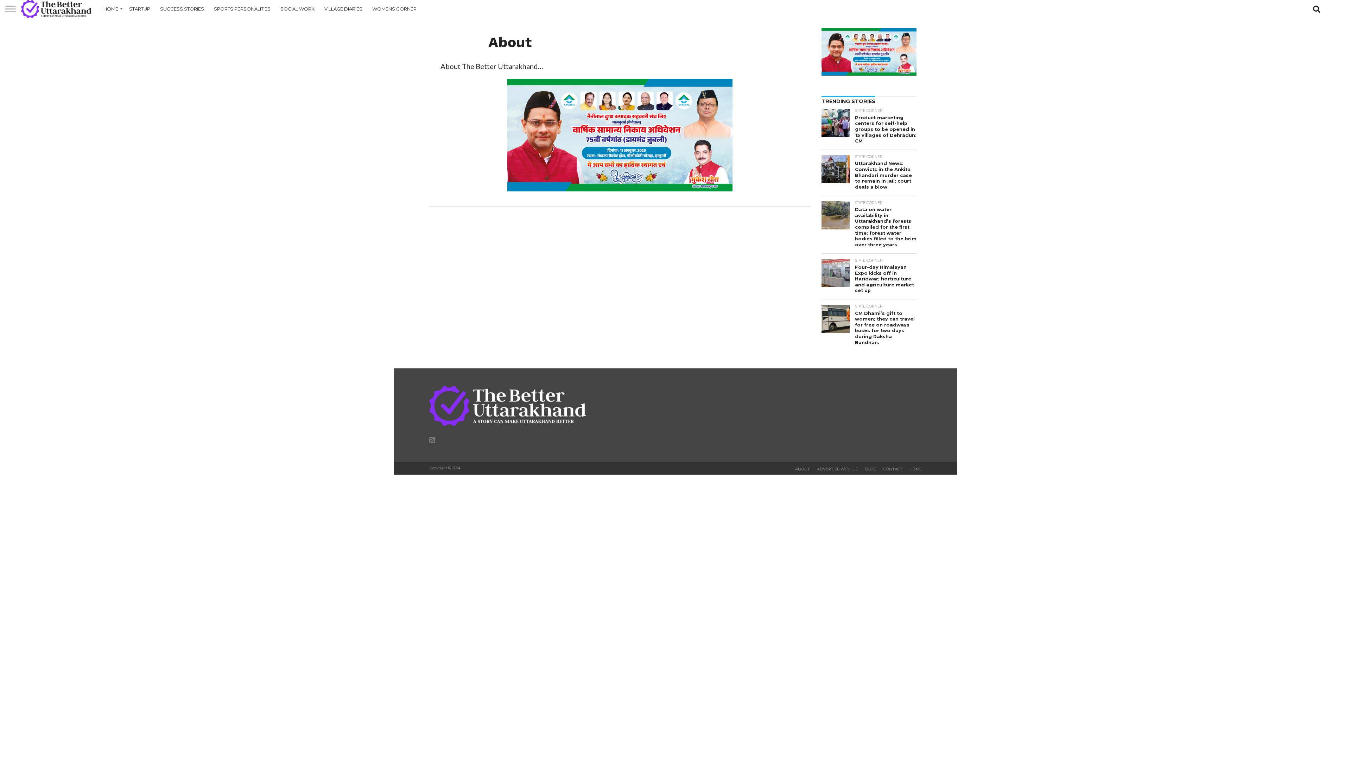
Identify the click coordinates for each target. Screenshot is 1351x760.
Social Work (297, 9)
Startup (139, 9)
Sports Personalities (242, 9)
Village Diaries (343, 9)
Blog (870, 469)
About (802, 469)
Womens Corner (394, 9)
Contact (892, 469)
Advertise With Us (837, 469)
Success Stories (182, 9)
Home (110, 9)
